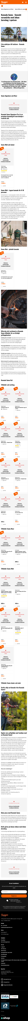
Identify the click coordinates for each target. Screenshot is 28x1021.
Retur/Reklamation (5, 965)
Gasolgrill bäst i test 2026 (6, 952)
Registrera (14, 896)
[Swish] (14, 996)
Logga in (3, 946)
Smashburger (4, 954)
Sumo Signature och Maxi (7, 9)
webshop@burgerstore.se (6, 927)
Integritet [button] (3, 963)
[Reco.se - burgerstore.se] (14, 77)
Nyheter (3, 958)
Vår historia (3, 948)
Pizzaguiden (3, 956)
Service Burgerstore (5, 942)
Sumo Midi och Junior (20, 9)
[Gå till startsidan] (4, 2)
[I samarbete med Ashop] (5, 1018)
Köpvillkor (3, 940)
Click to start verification (15, 900)
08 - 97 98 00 (4, 925)
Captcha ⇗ (19, 902)
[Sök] (2, 6)
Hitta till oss (3, 950)
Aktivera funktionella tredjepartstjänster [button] (5, 160)
